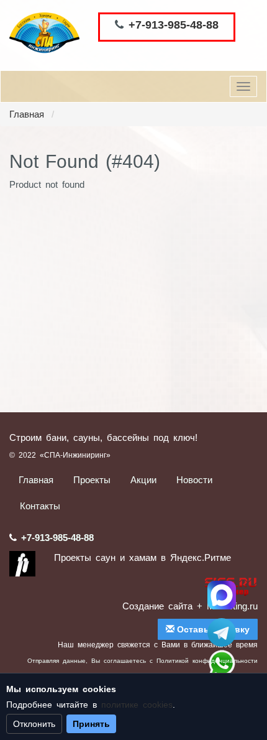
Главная (26, 114)
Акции (143, 479)
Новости (194, 479)
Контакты (40, 506)
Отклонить (34, 724)
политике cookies (137, 705)
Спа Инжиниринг (221, 595)
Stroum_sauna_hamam (221, 632)
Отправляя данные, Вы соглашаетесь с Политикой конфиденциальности (142, 660)
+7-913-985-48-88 (174, 25)
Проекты (92, 479)
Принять (91, 724)
